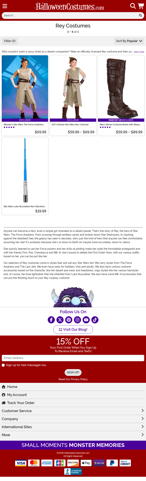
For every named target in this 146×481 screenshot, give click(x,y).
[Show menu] (5, 6)
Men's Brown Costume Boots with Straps (120, 125)
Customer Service (17, 411)
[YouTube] (86, 319)
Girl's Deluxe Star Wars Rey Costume (70, 125)
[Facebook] (51, 319)
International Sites (17, 427)
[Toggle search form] (133, 6)
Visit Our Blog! (74, 329)
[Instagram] (77, 319)
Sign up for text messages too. (26, 365)
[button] (141, 6)
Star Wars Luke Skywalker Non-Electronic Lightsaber (25, 206)
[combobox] (69, 15)
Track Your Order (21, 403)
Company (10, 419)
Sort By (127, 41)
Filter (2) (9, 41)
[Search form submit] (140, 15)
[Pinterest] (68, 319)
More (6, 435)
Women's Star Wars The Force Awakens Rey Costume (23, 125)
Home (12, 387)
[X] (60, 319)
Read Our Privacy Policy (73, 379)
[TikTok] (94, 319)
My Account (17, 395)
